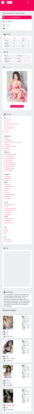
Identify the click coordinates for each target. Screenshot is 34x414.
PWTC (7, 28)
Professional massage (11, 154)
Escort (7, 138)
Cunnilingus (8, 212)
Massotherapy (9, 162)
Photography (9, 140)
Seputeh (7, 25)
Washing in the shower (11, 146)
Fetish (7, 131)
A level (7, 121)
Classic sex (8, 119)
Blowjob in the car (10, 210)
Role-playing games (10, 194)
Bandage (8, 196)
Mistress (8, 184)
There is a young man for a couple (13, 142)
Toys (7, 129)
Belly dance (8, 178)
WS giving (8, 239)
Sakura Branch (9, 170)
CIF (6, 233)
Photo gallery (8, 67)
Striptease (8, 176)
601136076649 (9, 409)
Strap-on (8, 192)
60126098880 (9, 385)
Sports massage (10, 166)
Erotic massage (9, 156)
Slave (7, 190)
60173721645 (9, 336)
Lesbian (8, 180)
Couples (8, 144)
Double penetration (10, 127)
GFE (7, 206)
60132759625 (9, 21)
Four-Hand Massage (10, 164)
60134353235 (9, 361)
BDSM (7, 188)
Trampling (8, 198)
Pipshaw (8, 148)
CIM (7, 229)
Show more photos (17, 106)
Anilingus (8, 214)
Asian (19, 58)
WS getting (8, 241)
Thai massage (9, 160)
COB (7, 231)
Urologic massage (10, 158)
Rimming (8, 150)
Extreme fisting (9, 222)
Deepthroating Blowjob (11, 208)
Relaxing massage (10, 168)
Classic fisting (9, 218)
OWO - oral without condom (12, 123)
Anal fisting (8, 220)
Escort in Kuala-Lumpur (8, 13)
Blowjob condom (10, 204)
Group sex (8, 125)
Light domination (10, 186)
